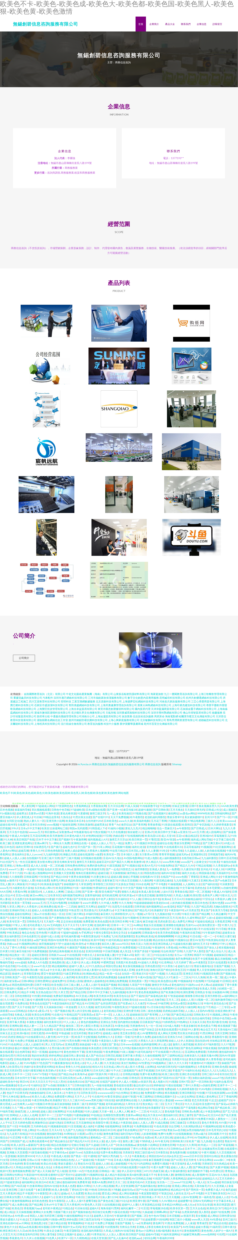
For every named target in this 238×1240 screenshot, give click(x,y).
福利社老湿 (138, 846)
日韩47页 (184, 1081)
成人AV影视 (193, 1163)
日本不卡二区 (192, 1148)
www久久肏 (125, 820)
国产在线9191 (101, 817)
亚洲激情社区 (198, 854)
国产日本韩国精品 (88, 1018)
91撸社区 (46, 1159)
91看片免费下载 (159, 1167)
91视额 (173, 1081)
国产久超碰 (92, 1144)
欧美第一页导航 (21, 902)
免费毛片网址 (58, 880)
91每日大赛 (188, 914)
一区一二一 (208, 936)
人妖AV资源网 (189, 1197)
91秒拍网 (162, 1219)
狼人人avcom (34, 854)
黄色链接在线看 (123, 1085)
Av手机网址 (85, 932)
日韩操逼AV (149, 932)
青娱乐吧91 (94, 1033)
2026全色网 (142, 884)
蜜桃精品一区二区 (100, 1137)
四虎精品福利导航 (173, 1010)
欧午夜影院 (136, 817)
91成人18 (218, 869)
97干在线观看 (160, 1051)
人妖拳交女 (200, 861)
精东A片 (97, 1066)
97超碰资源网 (68, 824)
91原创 (182, 1029)
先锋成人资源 (22, 1014)
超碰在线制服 (223, 917)
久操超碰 (147, 1212)
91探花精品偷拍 (163, 880)
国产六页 (37, 1007)
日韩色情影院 (22, 995)
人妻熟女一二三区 (225, 1118)
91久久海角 (125, 902)
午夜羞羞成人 (139, 1156)
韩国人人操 (36, 1215)
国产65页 (176, 1159)
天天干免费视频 (119, 817)
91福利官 (215, 1226)
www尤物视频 (65, 1178)
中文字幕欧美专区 (215, 1193)
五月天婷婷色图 (21, 1122)
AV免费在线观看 (71, 1089)
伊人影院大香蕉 (89, 1025)
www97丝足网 (182, 1182)
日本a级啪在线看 (95, 809)
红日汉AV (213, 1115)
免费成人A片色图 (37, 962)
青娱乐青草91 (175, 817)
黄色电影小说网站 (147, 1144)
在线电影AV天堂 (149, 876)
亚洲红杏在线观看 (189, 1074)
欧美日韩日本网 (118, 921)
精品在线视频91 (60, 1144)
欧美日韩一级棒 (54, 1018)
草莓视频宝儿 (222, 835)
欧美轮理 (195, 895)
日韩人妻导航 (47, 1234)
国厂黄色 (113, 1044)
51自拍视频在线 (111, 1204)
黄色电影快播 (177, 1152)
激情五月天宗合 (118, 839)
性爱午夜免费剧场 (150, 1074)
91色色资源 (160, 1126)
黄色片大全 (10, 1226)
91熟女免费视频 (174, 1223)
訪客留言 (217, 24)
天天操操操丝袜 (53, 1007)
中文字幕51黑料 (110, 958)
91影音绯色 (140, 1107)
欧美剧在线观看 (168, 1029)
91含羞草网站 (35, 1185)
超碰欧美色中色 (9, 1081)
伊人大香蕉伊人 (30, 906)
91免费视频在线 (143, 1126)
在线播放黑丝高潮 (212, 1148)
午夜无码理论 (19, 1018)
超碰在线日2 (158, 1036)
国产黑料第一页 (195, 1189)
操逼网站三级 (60, 828)
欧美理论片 (15, 1066)
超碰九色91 (69, 846)
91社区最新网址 (222, 846)
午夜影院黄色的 (90, 936)
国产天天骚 (172, 928)
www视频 (52, 824)
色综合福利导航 (201, 1018)
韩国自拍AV (156, 1156)
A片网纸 (5, 1185)
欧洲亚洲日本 (8, 1230)
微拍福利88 (225, 1051)
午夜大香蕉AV (125, 1089)
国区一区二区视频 (199, 891)
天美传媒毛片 (202, 1185)
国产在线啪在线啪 (76, 1048)
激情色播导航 (111, 1133)
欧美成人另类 (207, 988)
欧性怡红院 (226, 1074)
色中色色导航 (8, 966)
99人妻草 (193, 1029)
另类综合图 (91, 1059)
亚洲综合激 (136, 1092)
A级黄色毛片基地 (23, 887)
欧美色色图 (101, 921)
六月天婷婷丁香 (182, 962)
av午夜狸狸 (182, 839)
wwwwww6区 (105, 1092)
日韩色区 (134, 1077)
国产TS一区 (224, 817)
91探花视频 (113, 865)
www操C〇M (221, 1159)
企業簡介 (154, 24)
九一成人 (112, 813)
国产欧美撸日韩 (170, 992)
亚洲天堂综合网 (91, 1089)
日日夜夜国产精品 (150, 1022)
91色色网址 (14, 1044)
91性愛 (36, 995)
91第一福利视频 (82, 887)
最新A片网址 (84, 1185)
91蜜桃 (92, 1156)
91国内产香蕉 (64, 899)
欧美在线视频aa (126, 1144)
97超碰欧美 (77, 809)
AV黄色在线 (121, 1025)
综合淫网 (173, 1126)
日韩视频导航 (215, 854)
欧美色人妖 (78, 1063)
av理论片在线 (94, 1133)
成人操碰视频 (118, 1163)
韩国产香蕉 (182, 906)
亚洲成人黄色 (157, 869)
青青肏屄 (202, 1223)
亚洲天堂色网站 (65, 1197)
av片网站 (24, 1223)
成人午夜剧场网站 (210, 1111)
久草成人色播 (181, 895)
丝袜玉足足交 (8, 1033)
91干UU (115, 1070)
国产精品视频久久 (39, 1048)
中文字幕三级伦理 (223, 839)
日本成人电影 (121, 1159)
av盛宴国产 (31, 1144)
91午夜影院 (41, 1193)
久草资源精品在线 (149, 1204)
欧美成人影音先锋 (149, 891)
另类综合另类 (127, 1226)
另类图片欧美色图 (125, 962)
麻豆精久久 (106, 914)
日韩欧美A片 (200, 1014)
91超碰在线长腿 (181, 943)
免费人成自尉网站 (75, 850)
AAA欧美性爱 (229, 805)
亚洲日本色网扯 (56, 947)
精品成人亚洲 (90, 928)
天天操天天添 (197, 1022)
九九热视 (206, 1141)
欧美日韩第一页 (138, 839)
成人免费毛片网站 (182, 921)
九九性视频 (180, 880)
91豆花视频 (74, 1126)
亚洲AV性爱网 (122, 1178)
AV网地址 (69, 1133)
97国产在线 (62, 928)
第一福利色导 (206, 1197)
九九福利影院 (209, 858)
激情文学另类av (161, 984)
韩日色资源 (73, 969)
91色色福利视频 (46, 1077)
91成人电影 (151, 858)
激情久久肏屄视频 (183, 1044)
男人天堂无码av (54, 1044)
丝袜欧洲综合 (58, 999)
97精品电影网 (196, 820)
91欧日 (79, 1197)
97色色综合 (154, 988)
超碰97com (75, 1152)
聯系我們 (186, 24)
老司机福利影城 (70, 936)
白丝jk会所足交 (173, 1156)
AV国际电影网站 (133, 858)
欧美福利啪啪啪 (35, 899)
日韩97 (193, 805)
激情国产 (5, 1204)
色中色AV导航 (156, 1215)
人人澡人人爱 (114, 1234)
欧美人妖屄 (17, 1144)
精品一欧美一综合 (109, 973)
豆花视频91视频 (121, 846)
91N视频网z (158, 1063)
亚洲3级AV (206, 835)
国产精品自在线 (218, 1223)
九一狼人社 (198, 1182)
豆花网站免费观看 (195, 1051)
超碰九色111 (185, 966)
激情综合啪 (163, 1185)
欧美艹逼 (194, 1141)
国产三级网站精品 (172, 1055)
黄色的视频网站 (90, 1022)
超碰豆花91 (103, 861)
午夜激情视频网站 (19, 1200)
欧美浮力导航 (220, 910)
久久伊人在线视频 (34, 1238)
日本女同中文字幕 (25, 1077)
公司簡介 (24, 657)
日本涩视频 (172, 1215)
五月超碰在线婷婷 (41, 1137)
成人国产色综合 (95, 1055)
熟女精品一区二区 (152, 1104)
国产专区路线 (202, 824)
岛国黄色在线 (91, 1152)
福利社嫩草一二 (130, 1208)
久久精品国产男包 (54, 1025)
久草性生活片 (133, 1104)
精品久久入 (208, 1070)
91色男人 (51, 1238)
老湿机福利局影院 (155, 817)
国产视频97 (65, 839)
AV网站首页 (186, 947)
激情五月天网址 (87, 906)
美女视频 (200, 1215)
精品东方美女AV (152, 1115)
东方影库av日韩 (148, 854)
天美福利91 (222, 873)
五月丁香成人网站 (25, 1178)
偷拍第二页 (72, 1025)
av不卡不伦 (30, 988)
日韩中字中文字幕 (97, 992)
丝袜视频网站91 (115, 1029)
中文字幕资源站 (124, 910)
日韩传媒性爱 (82, 1085)
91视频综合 (181, 940)
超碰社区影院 (39, 954)
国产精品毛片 (142, 910)
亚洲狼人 (9, 865)
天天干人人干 (82, 1096)
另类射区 (128, 1152)
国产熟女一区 (78, 1156)
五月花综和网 (38, 835)
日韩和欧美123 (178, 1141)
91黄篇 (50, 899)
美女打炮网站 (129, 1063)
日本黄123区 (7, 951)
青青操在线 (181, 891)
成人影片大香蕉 (134, 1066)
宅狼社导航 (77, 1144)
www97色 (218, 1077)
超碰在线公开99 (183, 1137)
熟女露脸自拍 (229, 1156)
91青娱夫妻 (93, 943)
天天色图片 (18, 899)
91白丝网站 (122, 1092)
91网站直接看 (39, 958)
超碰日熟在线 (39, 917)
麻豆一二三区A (182, 977)
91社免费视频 (75, 1111)
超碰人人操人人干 (101, 843)
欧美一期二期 (215, 977)
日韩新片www (57, 954)
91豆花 (144, 1208)
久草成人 (108, 1230)
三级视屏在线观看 (41, 1029)
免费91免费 (164, 1133)
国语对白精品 (211, 1156)
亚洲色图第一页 (138, 981)
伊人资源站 (186, 1040)
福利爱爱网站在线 (125, 1100)
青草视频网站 (75, 1223)
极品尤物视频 (222, 958)
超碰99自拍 (194, 1178)
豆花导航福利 (191, 846)
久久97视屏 (227, 1044)
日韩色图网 (124, 1018)
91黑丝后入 (176, 1051)
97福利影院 (55, 958)
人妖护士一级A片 (223, 1230)
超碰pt (65, 1193)
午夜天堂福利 (177, 1163)
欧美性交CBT (215, 1208)
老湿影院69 (34, 891)
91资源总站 (141, 1089)
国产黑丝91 (67, 1174)
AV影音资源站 (112, 1096)
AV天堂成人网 (83, 995)
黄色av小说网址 (145, 1230)
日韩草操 (139, 906)
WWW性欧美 (205, 813)
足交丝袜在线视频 (71, 921)
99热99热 (135, 1212)
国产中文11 (146, 1130)
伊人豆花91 (128, 1171)
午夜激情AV (195, 1063)
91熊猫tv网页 (57, 1219)
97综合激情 (156, 1089)
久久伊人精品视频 (103, 1185)
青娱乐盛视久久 (67, 1163)
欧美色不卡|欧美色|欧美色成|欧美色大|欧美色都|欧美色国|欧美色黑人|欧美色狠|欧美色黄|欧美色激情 (59, 792)
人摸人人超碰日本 (33, 1044)
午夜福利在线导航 (190, 932)
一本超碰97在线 (33, 869)
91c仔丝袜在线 (155, 1007)
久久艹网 (17, 1107)
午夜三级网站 (145, 1096)
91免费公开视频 (24, 1040)
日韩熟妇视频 (130, 1074)
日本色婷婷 (15, 1163)
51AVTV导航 (39, 1074)
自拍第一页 (128, 973)
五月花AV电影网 (56, 902)
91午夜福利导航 (211, 932)
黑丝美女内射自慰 (187, 1033)
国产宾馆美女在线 (83, 899)
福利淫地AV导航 (129, 1133)
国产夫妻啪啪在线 (59, 917)
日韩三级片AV (210, 1074)
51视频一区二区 (204, 999)
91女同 (4, 1159)
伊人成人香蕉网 (90, 962)
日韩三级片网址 (75, 914)
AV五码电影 (54, 925)
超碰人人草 (187, 999)
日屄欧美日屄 (88, 1092)
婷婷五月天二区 (116, 1182)
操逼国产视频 (108, 984)
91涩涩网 (14, 1137)
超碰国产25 (225, 1100)
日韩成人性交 (214, 809)
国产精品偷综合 (59, 1141)
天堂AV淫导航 (106, 1118)
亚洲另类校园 (94, 1051)
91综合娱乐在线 (163, 954)
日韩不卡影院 (42, 984)
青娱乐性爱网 (182, 843)
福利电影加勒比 (111, 999)
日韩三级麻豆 (177, 1122)
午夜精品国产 (72, 1014)
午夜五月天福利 (124, 1219)
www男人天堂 (200, 1219)
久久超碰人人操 (193, 850)
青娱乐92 (141, 973)
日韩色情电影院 (54, 850)
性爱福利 (146, 1223)
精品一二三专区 (220, 1007)
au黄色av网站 (188, 813)
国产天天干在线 (21, 1007)
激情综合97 (80, 869)
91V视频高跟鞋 (21, 958)
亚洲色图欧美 (57, 962)
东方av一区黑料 (183, 954)
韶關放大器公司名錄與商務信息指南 (46, 320)
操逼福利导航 (22, 809)
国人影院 (204, 1212)
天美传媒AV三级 (227, 1029)
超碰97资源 (129, 1096)
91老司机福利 (143, 1051)
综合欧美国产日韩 (171, 951)
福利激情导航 (223, 999)
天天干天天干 (70, 925)
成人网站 (212, 1215)
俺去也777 (203, 1007)
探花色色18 (220, 1003)
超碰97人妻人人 (78, 966)
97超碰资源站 (12, 1182)
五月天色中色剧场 (17, 832)
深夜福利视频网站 (158, 1189)
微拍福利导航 (54, 1133)
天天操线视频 (24, 1212)
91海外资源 (52, 813)
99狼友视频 (209, 1048)
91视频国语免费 (209, 973)
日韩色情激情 (21, 1059)
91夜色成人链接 (60, 1156)
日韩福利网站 (222, 813)
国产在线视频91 (157, 813)
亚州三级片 (229, 1219)
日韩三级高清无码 (88, 1219)
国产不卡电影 (158, 884)
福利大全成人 (189, 873)
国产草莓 (175, 1212)
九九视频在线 (162, 914)
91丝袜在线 (81, 1208)
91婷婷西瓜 (169, 1022)
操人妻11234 (110, 1197)
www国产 (186, 861)
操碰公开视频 (130, 876)
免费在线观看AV (38, 1141)
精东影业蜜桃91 (49, 1174)
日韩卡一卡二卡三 (121, 925)
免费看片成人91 (214, 1189)
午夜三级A (135, 921)
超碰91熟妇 (55, 1122)
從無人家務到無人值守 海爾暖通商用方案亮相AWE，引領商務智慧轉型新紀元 (46, 492)
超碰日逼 (103, 873)
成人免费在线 (20, 1204)
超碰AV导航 (152, 1234)
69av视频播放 (8, 1085)
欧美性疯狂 (125, 813)
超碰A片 (94, 1208)
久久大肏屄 (138, 1003)
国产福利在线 (210, 884)
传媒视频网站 (112, 1126)
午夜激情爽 (79, 839)
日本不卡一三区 (21, 1074)
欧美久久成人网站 (42, 1096)
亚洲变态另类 (191, 973)
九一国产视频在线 (60, 1010)
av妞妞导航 (6, 1014)
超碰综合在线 (165, 843)
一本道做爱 (69, 1007)
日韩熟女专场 (202, 992)
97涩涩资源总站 (111, 917)
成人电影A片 (160, 1081)
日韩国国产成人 (18, 1141)
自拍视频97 (33, 858)
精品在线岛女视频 (163, 940)
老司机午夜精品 (52, 1208)
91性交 (164, 850)
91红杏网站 (165, 962)
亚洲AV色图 (216, 902)
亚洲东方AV (174, 1036)
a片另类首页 (192, 910)
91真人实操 (131, 805)
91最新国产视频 (76, 947)
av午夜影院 (182, 828)
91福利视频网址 (186, 1066)
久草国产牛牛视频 (139, 984)
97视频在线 (140, 813)
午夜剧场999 (175, 910)
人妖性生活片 (181, 1193)
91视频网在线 (95, 1174)
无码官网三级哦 (53, 1215)
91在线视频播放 (182, 1133)
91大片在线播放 (116, 832)
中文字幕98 (186, 887)
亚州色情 (41, 932)
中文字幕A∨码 (124, 954)
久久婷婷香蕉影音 (221, 824)
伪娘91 (28, 1066)
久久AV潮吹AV (167, 1200)
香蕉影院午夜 (219, 1036)
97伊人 (223, 943)
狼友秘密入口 (135, 832)
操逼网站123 (194, 1003)
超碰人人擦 (83, 1234)
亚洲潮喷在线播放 (173, 925)
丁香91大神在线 (9, 1096)
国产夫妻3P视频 (219, 1167)
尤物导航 (159, 999)
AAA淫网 (5, 891)
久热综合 (66, 817)
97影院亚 (154, 839)
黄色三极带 (185, 1115)
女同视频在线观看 (91, 858)
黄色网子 (158, 1223)
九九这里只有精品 (17, 1133)
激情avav (25, 1096)
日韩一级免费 (54, 1148)
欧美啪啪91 (90, 1167)
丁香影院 (193, 876)
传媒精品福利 (193, 899)
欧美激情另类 (96, 869)
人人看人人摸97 (89, 984)
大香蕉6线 (171, 947)
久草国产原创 (139, 951)
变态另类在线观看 (92, 1226)
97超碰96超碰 (69, 932)
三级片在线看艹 (27, 1189)
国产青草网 (139, 824)
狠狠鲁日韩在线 (194, 995)
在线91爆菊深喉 (32, 1070)
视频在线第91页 (140, 1048)
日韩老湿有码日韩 (27, 1234)
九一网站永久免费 (59, 843)
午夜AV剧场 (145, 977)
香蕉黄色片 (15, 1238)
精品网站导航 (205, 1107)
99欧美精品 (13, 932)
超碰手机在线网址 (127, 1130)
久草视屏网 (160, 1040)
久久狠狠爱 (15, 876)
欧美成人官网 (126, 969)
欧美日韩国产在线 (133, 1234)
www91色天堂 (41, 966)
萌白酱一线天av (39, 969)
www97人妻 (16, 869)
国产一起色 (112, 869)
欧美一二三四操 (67, 906)
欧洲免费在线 (49, 906)
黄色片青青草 (209, 1122)
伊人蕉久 (54, 1193)
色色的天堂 (50, 869)
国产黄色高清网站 (190, 1048)
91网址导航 (176, 850)
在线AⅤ (31, 1010)
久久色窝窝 (76, 1193)
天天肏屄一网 (51, 921)
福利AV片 (46, 1059)
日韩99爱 (55, 1226)
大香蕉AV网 (19, 891)
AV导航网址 (201, 1137)
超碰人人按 (102, 1163)
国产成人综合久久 (216, 951)
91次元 (88, 1215)
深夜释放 (127, 1126)
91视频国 (206, 846)
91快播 (200, 1092)
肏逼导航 (173, 1048)
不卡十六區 (15, 873)
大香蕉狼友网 (98, 805)
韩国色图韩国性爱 (22, 984)
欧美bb (166, 899)
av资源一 (29, 1107)
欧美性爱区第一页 (209, 925)
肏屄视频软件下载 (197, 1171)
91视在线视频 (173, 1085)
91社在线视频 (37, 1133)
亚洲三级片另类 (50, 858)
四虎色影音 (164, 921)
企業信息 (201, 24)
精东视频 (43, 1226)
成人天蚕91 (72, 962)
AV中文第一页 (65, 1036)
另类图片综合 (179, 1059)
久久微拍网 (145, 880)
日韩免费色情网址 (75, 865)
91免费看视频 (128, 947)
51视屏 (80, 1133)
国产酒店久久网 (120, 861)
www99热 (160, 1130)
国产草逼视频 (225, 1144)
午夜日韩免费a (40, 1100)
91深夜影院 (226, 884)
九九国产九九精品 (73, 1130)
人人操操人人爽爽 (53, 891)
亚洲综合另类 (108, 1022)
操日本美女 (108, 1107)
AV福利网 (22, 969)
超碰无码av (182, 854)
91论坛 (124, 1200)
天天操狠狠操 (118, 873)
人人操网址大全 (192, 884)
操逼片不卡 (149, 1174)
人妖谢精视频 (149, 1133)
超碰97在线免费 (220, 1212)
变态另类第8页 (12, 1070)
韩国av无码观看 (78, 828)
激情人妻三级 (130, 1141)
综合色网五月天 (181, 1018)
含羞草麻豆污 (110, 880)
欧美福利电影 (141, 820)
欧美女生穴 (76, 1059)
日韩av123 (33, 1159)
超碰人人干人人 (143, 1059)
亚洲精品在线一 (80, 843)
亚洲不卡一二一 (226, 1085)
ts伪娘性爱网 (229, 887)
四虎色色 (200, 887)
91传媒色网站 (165, 865)
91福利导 (143, 1167)
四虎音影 (230, 1077)
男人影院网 (27, 805)
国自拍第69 (201, 1040)
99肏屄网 (163, 1003)
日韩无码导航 (110, 1048)
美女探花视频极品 (133, 966)
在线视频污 (193, 1152)
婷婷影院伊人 (123, 914)
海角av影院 (22, 865)
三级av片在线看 (41, 914)
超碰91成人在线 (50, 936)
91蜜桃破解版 (81, 1115)
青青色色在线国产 (39, 1003)
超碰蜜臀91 (184, 1200)
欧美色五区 (178, 969)
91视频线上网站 (219, 1014)
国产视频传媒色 (82, 1212)
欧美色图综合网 (167, 981)
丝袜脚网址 (58, 1111)
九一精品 (118, 843)
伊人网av (205, 984)
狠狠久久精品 (129, 891)
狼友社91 (177, 1230)
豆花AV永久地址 (112, 858)
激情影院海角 (182, 1174)
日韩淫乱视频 (113, 1055)
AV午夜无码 (161, 1141)
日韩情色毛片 (34, 921)
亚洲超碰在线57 (190, 928)
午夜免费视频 (111, 1051)
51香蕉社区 (193, 1122)
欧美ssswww (227, 820)
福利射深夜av (12, 981)
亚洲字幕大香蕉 (16, 1022)
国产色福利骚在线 (145, 1185)
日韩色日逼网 (17, 1159)
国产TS (139, 1219)
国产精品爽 (202, 914)
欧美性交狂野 (124, 1107)
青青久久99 (37, 850)
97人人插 (135, 899)
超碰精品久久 (210, 1178)
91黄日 (58, 1029)
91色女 (180, 1144)
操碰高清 (20, 1111)
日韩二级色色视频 (150, 1010)
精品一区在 (57, 914)
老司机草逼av (126, 895)
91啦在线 (108, 1100)
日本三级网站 (107, 1059)
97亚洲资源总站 (21, 1148)
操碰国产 (226, 1063)
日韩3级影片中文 (217, 1133)
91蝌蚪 (214, 943)
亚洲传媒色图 (149, 1077)
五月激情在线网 (38, 1219)
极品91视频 (21, 1048)
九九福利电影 (51, 854)
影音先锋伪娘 (31, 1163)
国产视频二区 (139, 1215)
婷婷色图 (71, 1219)
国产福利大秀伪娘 (107, 1156)
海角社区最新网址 (86, 873)
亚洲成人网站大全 (210, 876)
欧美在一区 (65, 1070)
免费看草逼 (83, 1182)
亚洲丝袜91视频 (148, 917)
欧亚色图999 (206, 1104)
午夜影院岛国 (34, 977)
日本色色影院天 (30, 936)
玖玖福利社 (121, 899)
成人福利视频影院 (169, 858)
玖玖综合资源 (204, 1204)
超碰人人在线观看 (42, 910)
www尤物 (131, 1029)
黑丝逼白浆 (58, 1048)
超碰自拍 (85, 1066)
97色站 (53, 1074)
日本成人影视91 (90, 969)
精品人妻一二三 (33, 1025)
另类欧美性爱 (159, 1048)
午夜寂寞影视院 (148, 1193)
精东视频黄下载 (227, 1025)
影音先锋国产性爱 (109, 891)
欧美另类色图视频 (167, 932)
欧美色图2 (94, 1048)
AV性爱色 (143, 1063)
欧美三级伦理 (170, 1074)
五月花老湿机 (24, 940)
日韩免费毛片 (12, 992)
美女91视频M (130, 917)
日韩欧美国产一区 (14, 977)
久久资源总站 (112, 1063)
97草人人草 (19, 925)
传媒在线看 (42, 880)
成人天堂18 (168, 835)
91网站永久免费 (95, 1029)
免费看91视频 (160, 1163)
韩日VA (24, 1081)
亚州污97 (210, 817)
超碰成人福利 (110, 1033)
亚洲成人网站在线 (182, 1185)
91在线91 (56, 1014)
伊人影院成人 (24, 817)
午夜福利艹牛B (103, 1159)
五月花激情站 (83, 1122)
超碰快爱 (80, 1174)
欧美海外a (80, 1074)
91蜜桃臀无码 (41, 999)
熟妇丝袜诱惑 (39, 1055)
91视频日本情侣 (146, 843)
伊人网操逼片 (20, 884)
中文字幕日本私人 (223, 1200)
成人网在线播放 (128, 1193)
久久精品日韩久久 (31, 1197)
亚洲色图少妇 (38, 1223)
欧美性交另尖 (118, 932)
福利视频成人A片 (98, 839)
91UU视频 (71, 1018)
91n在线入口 (24, 966)
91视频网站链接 (212, 1126)
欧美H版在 (23, 1033)
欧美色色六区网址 (46, 1118)
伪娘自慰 (118, 835)
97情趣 (116, 1189)
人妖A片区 (167, 891)
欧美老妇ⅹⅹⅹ (160, 902)
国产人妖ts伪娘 (119, 1077)
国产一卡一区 (103, 1014)
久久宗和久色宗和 (143, 1018)
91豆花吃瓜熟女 (66, 1077)
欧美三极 (5, 843)
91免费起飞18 (108, 936)
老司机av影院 (178, 1003)
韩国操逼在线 (207, 873)
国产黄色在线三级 (108, 1200)
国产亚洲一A (114, 809)
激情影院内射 (164, 895)
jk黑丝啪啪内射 (196, 1130)
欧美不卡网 (60, 1137)
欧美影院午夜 (101, 1122)
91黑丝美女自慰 (82, 817)
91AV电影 (30, 1063)
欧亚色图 (56, 984)
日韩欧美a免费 (190, 1111)
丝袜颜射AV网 (220, 992)
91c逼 (27, 873)
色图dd (149, 1137)
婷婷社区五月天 (168, 917)
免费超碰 (170, 1089)
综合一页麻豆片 (166, 828)
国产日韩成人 (199, 828)
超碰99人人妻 (130, 1204)
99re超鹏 (75, 928)
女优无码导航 (78, 1033)
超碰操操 (217, 984)
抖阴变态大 (126, 869)
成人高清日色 (61, 1059)
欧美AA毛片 (149, 865)
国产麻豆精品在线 (181, 1014)
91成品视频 (161, 1122)
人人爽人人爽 (121, 1111)
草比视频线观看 (41, 809)
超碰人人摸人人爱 (142, 1122)
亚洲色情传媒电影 (49, 1089)
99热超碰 (64, 1033)
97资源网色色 (64, 805)
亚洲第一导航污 (124, 1036)
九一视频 (137, 914)
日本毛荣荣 (213, 887)
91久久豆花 (191, 1104)
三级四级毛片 (93, 1197)
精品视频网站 (59, 966)
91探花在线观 (120, 1212)
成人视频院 (229, 809)
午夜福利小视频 (13, 988)
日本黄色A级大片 (74, 835)
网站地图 (123, 792)
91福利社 (35, 1085)
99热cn (133, 1118)
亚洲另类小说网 (55, 820)
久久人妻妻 (151, 850)
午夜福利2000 (165, 1238)
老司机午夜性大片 (158, 1148)
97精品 (152, 981)
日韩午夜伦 (228, 1226)
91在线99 (97, 1096)
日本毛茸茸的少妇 (216, 1130)
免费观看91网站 (154, 1092)
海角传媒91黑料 (110, 1208)
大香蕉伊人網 (222, 899)
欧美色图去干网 (207, 1025)
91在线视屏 (73, 954)
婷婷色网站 (55, 1055)
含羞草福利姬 (92, 895)
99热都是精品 (110, 947)
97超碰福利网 (12, 1130)
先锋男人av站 (25, 1104)
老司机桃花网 (109, 895)
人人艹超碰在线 (84, 1159)
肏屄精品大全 (135, 873)
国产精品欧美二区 (225, 1107)
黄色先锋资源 (68, 813)
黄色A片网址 (7, 1029)
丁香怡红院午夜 (78, 1189)
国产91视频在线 (131, 865)
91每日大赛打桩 (225, 936)
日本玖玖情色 (37, 824)
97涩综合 (207, 899)
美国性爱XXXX (25, 1156)
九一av (135, 1223)
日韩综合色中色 (151, 899)
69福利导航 (92, 914)
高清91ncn (191, 925)
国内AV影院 (206, 1010)
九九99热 (124, 1048)
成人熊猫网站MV (42, 873)
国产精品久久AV (184, 865)
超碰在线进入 (30, 1089)
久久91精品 (10, 999)
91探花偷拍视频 (38, 1152)
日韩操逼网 (30, 876)
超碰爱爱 (150, 1219)
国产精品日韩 (78, 992)
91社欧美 (213, 861)
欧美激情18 (137, 861)
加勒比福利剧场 (201, 1077)
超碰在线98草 (8, 824)
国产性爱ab (124, 1003)
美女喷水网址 (45, 861)
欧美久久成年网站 (189, 917)
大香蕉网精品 (81, 805)
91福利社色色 (192, 1070)
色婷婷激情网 (149, 1044)
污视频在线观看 (177, 820)
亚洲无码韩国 (93, 951)
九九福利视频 (117, 992)
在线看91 (22, 824)
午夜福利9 (158, 947)
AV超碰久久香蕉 (147, 962)
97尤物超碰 (107, 1219)
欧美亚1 (46, 828)
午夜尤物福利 (150, 887)
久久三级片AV (75, 1100)
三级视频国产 (129, 1070)
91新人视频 (127, 1051)
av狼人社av (188, 1204)
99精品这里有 (51, 817)
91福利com (192, 984)
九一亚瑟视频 (8, 1156)
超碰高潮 (23, 850)
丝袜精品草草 (217, 1040)
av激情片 (12, 880)
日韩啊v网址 (161, 1212)
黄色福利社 (18, 854)
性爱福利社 (99, 887)
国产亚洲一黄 (90, 891)
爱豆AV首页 (197, 940)
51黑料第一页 (109, 1018)
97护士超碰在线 (65, 943)
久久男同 (191, 1144)
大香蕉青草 (203, 1066)
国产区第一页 (183, 1077)
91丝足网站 (181, 936)
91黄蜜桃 (82, 813)
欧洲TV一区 (65, 1238)
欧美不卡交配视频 (202, 958)
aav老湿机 (169, 906)
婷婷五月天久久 (72, 1167)
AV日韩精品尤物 (141, 1178)
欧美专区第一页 (16, 921)
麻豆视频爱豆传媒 (159, 1159)
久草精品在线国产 (23, 1167)
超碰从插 (116, 876)
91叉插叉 (193, 880)
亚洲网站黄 (15, 1025)
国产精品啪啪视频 (163, 958)
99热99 (208, 1003)
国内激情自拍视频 (128, 1022)
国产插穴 (56, 846)
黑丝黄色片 (90, 910)
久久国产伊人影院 (193, 951)
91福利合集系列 (222, 1081)
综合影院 (218, 1141)
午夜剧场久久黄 (108, 1040)
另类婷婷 (212, 1051)
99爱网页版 (107, 962)
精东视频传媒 (226, 947)
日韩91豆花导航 (227, 858)
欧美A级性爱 (134, 1174)
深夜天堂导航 (36, 1018)
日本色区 (9, 846)
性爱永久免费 (142, 1036)
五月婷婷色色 (38, 1126)
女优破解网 (134, 932)
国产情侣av (200, 1115)
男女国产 (206, 910)
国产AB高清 (18, 1185)
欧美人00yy (65, 869)
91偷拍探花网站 (36, 947)
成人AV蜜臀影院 (146, 1033)
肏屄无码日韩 (102, 1007)
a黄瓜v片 (43, 1010)
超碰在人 (97, 1010)
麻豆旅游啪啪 (62, 1104)
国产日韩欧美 (161, 809)
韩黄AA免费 (99, 1182)
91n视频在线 (7, 813)
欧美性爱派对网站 (43, 1066)
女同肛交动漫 (14, 820)
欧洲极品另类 (68, 854)
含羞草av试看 (36, 813)
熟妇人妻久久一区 (34, 820)
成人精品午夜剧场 (114, 1174)
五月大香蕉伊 (8, 1193)
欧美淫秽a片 (50, 1070)
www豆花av (146, 999)
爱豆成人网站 (110, 1193)
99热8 (92, 1189)
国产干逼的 (137, 995)
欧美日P (232, 962)
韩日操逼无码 (229, 1182)
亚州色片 (206, 869)
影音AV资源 (168, 839)
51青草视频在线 (169, 887)
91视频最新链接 (57, 1126)
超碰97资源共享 (97, 1074)
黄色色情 (206, 1230)
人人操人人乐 (120, 1014)
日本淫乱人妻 (136, 850)
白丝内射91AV (94, 820)
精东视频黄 (171, 1092)
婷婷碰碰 (46, 995)
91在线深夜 (207, 928)
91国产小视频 (156, 973)
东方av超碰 (213, 1182)
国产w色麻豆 (222, 880)
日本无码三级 (163, 1070)
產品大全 (170, 24)
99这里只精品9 (118, 850)
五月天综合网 (115, 805)
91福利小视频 (116, 828)
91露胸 (99, 1126)
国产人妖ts (207, 917)
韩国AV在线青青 (57, 940)
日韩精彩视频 (220, 1089)
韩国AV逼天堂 (46, 988)
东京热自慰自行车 (46, 992)
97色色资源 (91, 1171)
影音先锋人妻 (165, 1174)
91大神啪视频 (141, 928)
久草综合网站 (204, 1159)
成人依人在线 (38, 865)
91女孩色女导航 (124, 884)
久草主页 (63, 992)
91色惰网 (165, 805)
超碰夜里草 (187, 1118)
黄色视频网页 (192, 1230)
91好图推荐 (111, 1226)
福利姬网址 (28, 1182)
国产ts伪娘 (49, 1085)
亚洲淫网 (11, 1189)
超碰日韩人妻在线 (73, 1055)
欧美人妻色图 (60, 1189)
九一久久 (125, 1156)
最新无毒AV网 (209, 1055)
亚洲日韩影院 (187, 1092)
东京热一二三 (165, 1182)
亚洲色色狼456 (8, 1223)
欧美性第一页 (111, 854)
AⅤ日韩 (89, 1003)
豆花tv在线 (22, 895)
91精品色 (67, 1208)
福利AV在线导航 (170, 873)
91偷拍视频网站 (73, 1215)
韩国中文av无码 (71, 1226)
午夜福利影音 (122, 1215)
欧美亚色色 (77, 951)
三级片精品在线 (57, 1223)
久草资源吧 (84, 884)
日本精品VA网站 (171, 1204)
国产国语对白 (166, 1077)
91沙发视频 (172, 1107)
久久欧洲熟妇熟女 (190, 1126)
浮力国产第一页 (86, 846)
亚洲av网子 (40, 843)
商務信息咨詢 (99, 764)
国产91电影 (65, 1115)
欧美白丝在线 (49, 1163)
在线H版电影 (162, 1230)
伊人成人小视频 (127, 1081)
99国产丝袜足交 (148, 1029)
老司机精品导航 (113, 1010)
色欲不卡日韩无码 (17, 1092)
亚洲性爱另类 (131, 1010)
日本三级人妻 (71, 984)
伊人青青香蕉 (213, 1059)
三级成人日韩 (73, 891)
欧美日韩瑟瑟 (221, 1204)
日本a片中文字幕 (30, 828)
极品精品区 (191, 835)
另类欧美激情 (85, 824)
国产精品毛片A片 (79, 1141)
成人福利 (88, 1126)
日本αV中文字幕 (53, 1204)
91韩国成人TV (97, 828)
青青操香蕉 (153, 824)
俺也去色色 (28, 932)
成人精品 (9, 1212)
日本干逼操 (77, 1118)
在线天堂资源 (99, 1238)
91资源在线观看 (171, 824)
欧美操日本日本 (75, 820)
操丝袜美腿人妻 (106, 954)
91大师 (176, 914)
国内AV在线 (51, 1185)
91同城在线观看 (127, 1167)
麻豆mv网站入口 (39, 895)
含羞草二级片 (79, 1104)
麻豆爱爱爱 (44, 1189)
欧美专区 (55, 895)
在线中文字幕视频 (19, 917)
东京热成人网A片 (44, 887)
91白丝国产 (6, 861)
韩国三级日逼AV (144, 1152)
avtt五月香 (198, 832)
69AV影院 (51, 1033)
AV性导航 (188, 1226)
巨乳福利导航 (81, 988)
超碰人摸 (45, 1111)
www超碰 (20, 962)
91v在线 (4, 1144)
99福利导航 (6, 1111)
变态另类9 (189, 1159)
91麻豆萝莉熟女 (72, 973)
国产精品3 (77, 1003)
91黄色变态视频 (145, 895)
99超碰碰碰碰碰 (142, 902)
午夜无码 (231, 850)
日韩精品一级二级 (109, 1171)
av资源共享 (144, 1081)
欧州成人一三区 (207, 1144)
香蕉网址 (5, 854)
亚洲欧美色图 (219, 1066)
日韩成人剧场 (75, 981)
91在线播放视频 (76, 999)
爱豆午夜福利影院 (51, 973)
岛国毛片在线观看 (122, 906)
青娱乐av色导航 (176, 1130)
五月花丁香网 (159, 820)
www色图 (181, 876)
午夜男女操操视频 (78, 876)
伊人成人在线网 (219, 1137)
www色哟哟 (208, 1234)
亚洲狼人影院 (82, 1178)
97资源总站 (165, 1193)
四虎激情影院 (126, 936)
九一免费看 (172, 869)
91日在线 (195, 936)
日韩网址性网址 (13, 1174)
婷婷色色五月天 (148, 1118)
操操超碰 (84, 1044)
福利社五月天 (200, 943)
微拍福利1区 (170, 1115)
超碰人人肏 (15, 1063)
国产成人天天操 (41, 1171)
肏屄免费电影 (183, 958)
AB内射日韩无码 (166, 1066)
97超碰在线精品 (203, 921)
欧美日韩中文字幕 (165, 832)
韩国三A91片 (144, 1171)
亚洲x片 (149, 832)
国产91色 (141, 1189)
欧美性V (200, 1044)
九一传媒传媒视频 (101, 1085)
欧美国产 (176, 1226)
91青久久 (227, 925)
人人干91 (5, 1122)
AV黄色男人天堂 (90, 1204)
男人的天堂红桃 (81, 1010)
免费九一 (130, 843)
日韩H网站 (27, 981)
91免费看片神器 (204, 1118)
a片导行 (148, 914)
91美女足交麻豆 (53, 1230)
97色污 (131, 1163)
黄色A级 (45, 1144)
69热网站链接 (94, 835)
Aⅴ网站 (137, 925)
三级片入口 (211, 820)
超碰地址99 (55, 1051)
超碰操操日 (220, 954)
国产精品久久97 (162, 977)
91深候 (35, 1059)
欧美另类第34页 (103, 995)
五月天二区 (172, 999)
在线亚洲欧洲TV (224, 1010)
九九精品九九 (224, 1070)
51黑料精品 (117, 988)
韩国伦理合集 (113, 966)
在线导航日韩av (190, 858)
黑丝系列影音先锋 (216, 1022)
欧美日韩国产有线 (24, 839)
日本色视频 (6, 809)
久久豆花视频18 (225, 1152)
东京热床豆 (106, 1025)
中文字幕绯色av (58, 1152)
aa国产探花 (39, 940)
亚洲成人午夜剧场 (120, 1122)
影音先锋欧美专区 (64, 861)
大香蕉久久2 (145, 1040)
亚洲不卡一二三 (48, 1115)
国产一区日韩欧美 (201, 1081)
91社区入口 (156, 1111)
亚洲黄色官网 (167, 1144)
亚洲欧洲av (206, 880)
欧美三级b (55, 1182)
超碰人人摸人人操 (14, 858)
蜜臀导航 (91, 1200)
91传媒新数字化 (149, 805)
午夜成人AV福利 (18, 835)
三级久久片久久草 (176, 1063)
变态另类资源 (199, 1100)
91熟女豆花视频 (128, 880)
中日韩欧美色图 (100, 988)
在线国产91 (167, 876)
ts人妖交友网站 (185, 1096)
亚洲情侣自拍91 (85, 1148)
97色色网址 (136, 1137)
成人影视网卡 (200, 1174)
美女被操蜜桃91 (193, 817)
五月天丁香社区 (174, 1104)
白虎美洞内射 (189, 1212)
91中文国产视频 (132, 887)
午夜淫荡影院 (71, 1230)
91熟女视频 (99, 832)
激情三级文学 (97, 813)
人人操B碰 (33, 1111)
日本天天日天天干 (40, 1081)
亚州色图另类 (154, 846)
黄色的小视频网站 (102, 1178)
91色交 (24, 1219)
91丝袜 (37, 817)
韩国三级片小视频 (179, 1219)
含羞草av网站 (133, 1115)
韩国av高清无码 (174, 1007)
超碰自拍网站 (52, 977)
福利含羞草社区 (53, 1022)
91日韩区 (225, 981)
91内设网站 (143, 1163)
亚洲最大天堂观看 (63, 873)
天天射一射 (105, 1111)
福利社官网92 (24, 846)
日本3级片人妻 (129, 854)
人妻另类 (50, 1036)
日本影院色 (161, 1152)
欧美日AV (41, 1182)
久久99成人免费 (107, 902)
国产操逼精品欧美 (155, 995)
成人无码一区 (113, 1141)
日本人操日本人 (55, 1092)
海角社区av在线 (128, 1197)
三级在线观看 (120, 1137)
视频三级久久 (124, 928)
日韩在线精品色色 (63, 1159)
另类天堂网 (221, 1033)
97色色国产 (43, 1063)
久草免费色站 (64, 988)
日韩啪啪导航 (71, 958)
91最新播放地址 (61, 1063)
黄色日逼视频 (196, 1059)
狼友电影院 (60, 910)
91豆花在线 (144, 947)
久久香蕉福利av (222, 865)
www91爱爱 (90, 902)
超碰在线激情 (85, 854)
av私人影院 (83, 1077)
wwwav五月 (36, 832)
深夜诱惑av (87, 1014)
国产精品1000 (59, 876)
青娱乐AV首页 (86, 1163)
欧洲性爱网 (186, 992)
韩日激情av (50, 832)
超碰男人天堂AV (103, 1215)
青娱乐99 (230, 1141)
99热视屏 (24, 1126)
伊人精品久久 (153, 861)
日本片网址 (214, 828)
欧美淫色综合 (121, 995)
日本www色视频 (129, 1044)
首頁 (140, 24)
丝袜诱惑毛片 (41, 846)
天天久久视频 (85, 1007)
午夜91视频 (208, 1152)
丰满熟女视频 (34, 1022)
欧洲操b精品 (90, 973)
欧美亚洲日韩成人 (160, 943)
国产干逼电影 (188, 1107)
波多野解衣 (102, 1148)
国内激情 (223, 1048)
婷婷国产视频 (96, 1104)
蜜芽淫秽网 (93, 999)
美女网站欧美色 (144, 936)
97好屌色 (43, 876)
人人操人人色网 (28, 1115)
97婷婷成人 (146, 1141)
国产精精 (152, 1200)
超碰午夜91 (114, 887)
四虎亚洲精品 (16, 1036)
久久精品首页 (173, 973)
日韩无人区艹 (108, 1144)
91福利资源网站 (170, 1234)
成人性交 (125, 951)
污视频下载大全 (62, 1212)
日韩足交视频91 (66, 1234)
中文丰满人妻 (57, 969)
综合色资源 (23, 1100)
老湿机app (135, 1238)
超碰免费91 (58, 981)
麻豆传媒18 (130, 809)
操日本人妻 (108, 943)
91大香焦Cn (169, 966)
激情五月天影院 (86, 861)
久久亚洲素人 (219, 1185)
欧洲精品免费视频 (116, 981)
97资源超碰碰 (176, 995)
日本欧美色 (110, 820)
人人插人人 (191, 1010)
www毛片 (5, 887)
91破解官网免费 (190, 1234)
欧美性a (80, 943)
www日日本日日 (192, 1156)
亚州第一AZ (76, 1171)
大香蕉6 (57, 1167)
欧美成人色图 (67, 1185)
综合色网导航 (22, 1051)
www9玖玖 (122, 943)
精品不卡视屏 (25, 1193)
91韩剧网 (90, 1130)
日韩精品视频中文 (164, 1096)
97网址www (128, 958)
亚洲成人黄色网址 (206, 1096)
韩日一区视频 (39, 1051)
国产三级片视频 (70, 858)
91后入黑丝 (59, 1081)
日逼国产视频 (221, 966)
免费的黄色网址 (96, 865)
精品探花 (5, 973)
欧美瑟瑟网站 (64, 887)
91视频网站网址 (28, 943)
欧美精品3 (64, 1118)
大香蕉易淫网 (222, 921)
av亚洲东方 (183, 832)
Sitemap (177, 764)
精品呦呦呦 (148, 828)
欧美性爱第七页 (84, 977)
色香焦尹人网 (210, 895)
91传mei (151, 1003)
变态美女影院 (128, 1033)
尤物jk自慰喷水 (222, 906)
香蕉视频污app (32, 1208)
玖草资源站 (6, 1048)
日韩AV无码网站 (202, 1200)
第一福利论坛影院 (43, 928)
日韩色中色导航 (60, 809)
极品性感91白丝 (142, 1085)
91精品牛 (34, 884)
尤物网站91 (24, 928)
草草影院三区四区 (103, 884)
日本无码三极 (101, 1070)
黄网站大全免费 (42, 1212)
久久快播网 (144, 1100)
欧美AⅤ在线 (94, 947)
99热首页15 (75, 910)
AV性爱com (21, 1215)
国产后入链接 (59, 1171)
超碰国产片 (103, 906)
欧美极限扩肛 (159, 910)
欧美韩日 (187, 824)
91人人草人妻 (94, 1063)
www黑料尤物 (171, 861)
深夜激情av (65, 832)
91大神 (8, 839)
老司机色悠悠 (39, 1200)
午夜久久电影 (99, 1044)
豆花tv (180, 835)
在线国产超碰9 (108, 1081)
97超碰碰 (154, 951)
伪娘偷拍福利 (37, 1092)
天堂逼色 (150, 1182)
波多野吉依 (142, 969)
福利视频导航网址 (72, 895)
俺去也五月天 (208, 1029)
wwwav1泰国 (182, 1100)
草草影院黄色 (31, 973)
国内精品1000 (139, 1159)
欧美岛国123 (152, 835)
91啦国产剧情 (161, 1178)
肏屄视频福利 (46, 943)
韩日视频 (123, 984)
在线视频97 (74, 902)
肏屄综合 (126, 824)
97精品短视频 (203, 865)
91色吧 (8, 1059)
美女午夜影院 (56, 1200)
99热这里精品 (162, 1059)
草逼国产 (177, 1070)
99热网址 (182, 1022)
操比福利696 (144, 958)
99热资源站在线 (214, 940)
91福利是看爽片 (82, 1070)
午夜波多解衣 (188, 1025)
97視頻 (198, 947)
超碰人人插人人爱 (181, 1167)
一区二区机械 (55, 865)
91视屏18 (53, 932)
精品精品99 (177, 1189)
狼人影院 (205, 1036)
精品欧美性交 (75, 880)
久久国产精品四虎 (201, 906)
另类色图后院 (152, 966)
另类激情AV (137, 1025)
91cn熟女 (41, 1130)
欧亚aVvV (23, 1085)
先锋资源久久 (192, 1055)
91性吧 (220, 1234)
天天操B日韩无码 (195, 809)
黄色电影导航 (172, 1111)
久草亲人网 (13, 906)
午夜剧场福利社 (61, 1003)
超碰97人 (49, 1197)
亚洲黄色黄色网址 (22, 843)
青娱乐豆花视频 (152, 925)
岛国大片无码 (109, 969)
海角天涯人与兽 (139, 943)
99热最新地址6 (82, 832)
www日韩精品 (17, 1010)
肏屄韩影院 (141, 869)
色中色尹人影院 (105, 899)
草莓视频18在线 (159, 1208)
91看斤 (26, 1137)
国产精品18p (65, 1074)
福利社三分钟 (57, 1040)
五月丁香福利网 (227, 1096)
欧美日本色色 (200, 902)
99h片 (15, 828)
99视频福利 (184, 981)
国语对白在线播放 (135, 988)
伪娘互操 (158, 1171)
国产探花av (222, 1104)
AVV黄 (223, 1122)
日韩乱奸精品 (107, 928)
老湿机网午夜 (102, 925)
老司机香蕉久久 (36, 925)
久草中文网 (85, 925)
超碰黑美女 (100, 824)
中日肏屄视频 (110, 951)
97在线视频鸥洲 (134, 835)
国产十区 (12, 1126)
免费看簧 (88, 921)
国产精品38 (91, 1081)
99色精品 (96, 1115)
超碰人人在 (222, 1197)
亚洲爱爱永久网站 (73, 1029)
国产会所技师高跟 (105, 1003)
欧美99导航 (97, 940)
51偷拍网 (190, 1007)
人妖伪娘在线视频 (214, 850)
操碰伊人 (17, 973)
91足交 (213, 1100)
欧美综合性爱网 (41, 1014)
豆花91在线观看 (217, 962)
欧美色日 (17, 1208)
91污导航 (221, 928)
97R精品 (196, 843)
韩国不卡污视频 (203, 954)
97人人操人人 (71, 1022)
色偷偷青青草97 (127, 977)
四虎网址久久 (105, 1036)
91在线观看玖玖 (173, 846)
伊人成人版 (164, 1044)
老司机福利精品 (115, 1104)
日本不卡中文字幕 (46, 839)
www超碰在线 (99, 1077)
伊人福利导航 (92, 880)
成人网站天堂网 (167, 1033)
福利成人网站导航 (201, 839)
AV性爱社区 (216, 1171)
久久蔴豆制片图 (190, 869)
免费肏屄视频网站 (63, 995)
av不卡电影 (196, 1193)
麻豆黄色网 (41, 1040)
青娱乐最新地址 (203, 966)
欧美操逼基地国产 (51, 884)
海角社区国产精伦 (160, 969)
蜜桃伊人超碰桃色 (94, 981)
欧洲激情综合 (40, 1122)
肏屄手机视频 (146, 1070)
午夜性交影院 (101, 932)
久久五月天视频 (46, 1178)
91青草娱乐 (97, 1234)
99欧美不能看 (89, 1040)
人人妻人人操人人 (168, 1118)
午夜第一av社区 (127, 1040)
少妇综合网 (148, 1238)
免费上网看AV (12, 1118)
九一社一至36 (153, 1025)
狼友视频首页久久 (209, 805)
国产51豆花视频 (90, 958)
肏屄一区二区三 (143, 954)
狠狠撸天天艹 (65, 1085)
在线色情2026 (75, 1081)
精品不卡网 (27, 992)
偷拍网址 (173, 813)
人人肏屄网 (67, 977)
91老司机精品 (114, 940)
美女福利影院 (12, 936)
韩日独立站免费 (101, 1212)
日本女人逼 (97, 1141)
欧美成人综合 (43, 1167)
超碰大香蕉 (201, 1226)
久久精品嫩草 (218, 914)
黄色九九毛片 (133, 828)
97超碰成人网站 (45, 805)
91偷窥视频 (174, 884)
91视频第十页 (212, 1063)
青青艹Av (114, 824)
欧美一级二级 (92, 1107)
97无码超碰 (211, 981)
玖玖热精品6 (221, 1163)
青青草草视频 (167, 854)
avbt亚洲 (231, 1092)
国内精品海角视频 (59, 951)
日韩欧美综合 (129, 999)
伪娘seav (12, 943)
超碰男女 (21, 813)
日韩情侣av (176, 1148)
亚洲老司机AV (135, 1182)
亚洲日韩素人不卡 (149, 1197)
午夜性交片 (72, 1092)
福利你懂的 (38, 1148)
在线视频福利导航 (187, 988)
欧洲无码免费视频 (105, 977)
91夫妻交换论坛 (100, 876)
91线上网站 (28, 1130)
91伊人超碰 (91, 1111)
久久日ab (22, 1230)
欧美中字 (131, 992)
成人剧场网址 (214, 832)
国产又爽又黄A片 (212, 843)
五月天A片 (177, 899)
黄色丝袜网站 (93, 917)
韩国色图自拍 (152, 873)
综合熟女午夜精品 (79, 940)
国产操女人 (210, 947)
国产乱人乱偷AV (117, 1238)
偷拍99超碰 (130, 940)
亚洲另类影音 (212, 995)
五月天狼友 (176, 809)
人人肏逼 (190, 1223)
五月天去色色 (197, 1208)
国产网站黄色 (200, 1167)
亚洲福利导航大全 (19, 910)
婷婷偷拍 (158, 1085)
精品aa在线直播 (28, 1226)
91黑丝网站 (206, 1033)
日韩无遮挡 (37, 1033)
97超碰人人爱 (27, 880)
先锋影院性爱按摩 (113, 1115)
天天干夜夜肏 (163, 1018)
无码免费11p (105, 910)
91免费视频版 (39, 951)
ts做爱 (98, 854)
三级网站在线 (190, 1036)
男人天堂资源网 (206, 969)
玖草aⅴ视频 (108, 1089)
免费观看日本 (8, 1100)
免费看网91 (169, 988)
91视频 (191, 969)
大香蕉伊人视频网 (97, 850)
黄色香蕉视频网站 (148, 992)
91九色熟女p (96, 966)
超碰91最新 (145, 809)
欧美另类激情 (55, 835)
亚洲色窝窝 (71, 1044)
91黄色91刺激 (125, 1059)
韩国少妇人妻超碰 (162, 1100)
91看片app (77, 917)
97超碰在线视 (137, 1007)
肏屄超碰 (230, 1189)
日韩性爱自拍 (227, 1215)
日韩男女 (69, 1122)
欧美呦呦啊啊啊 (164, 936)
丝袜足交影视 (180, 805)
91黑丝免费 (73, 1040)
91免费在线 (21, 1003)
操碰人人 (173, 1040)
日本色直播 (144, 940)
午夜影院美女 (120, 1007)
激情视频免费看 (21, 1171)
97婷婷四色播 (44, 1107)
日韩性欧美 (103, 1189)
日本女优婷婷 (75, 1107)
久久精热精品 (82, 1238)
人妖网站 (150, 1066)
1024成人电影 (171, 1025)
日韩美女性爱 (12, 1197)
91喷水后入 (226, 895)
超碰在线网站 (22, 914)
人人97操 (164, 1014)
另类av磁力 (199, 1133)
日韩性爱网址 (43, 981)
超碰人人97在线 (107, 1167)
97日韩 (107, 835)
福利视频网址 (154, 906)
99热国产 (69, 1148)
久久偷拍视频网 (151, 1055)
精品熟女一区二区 (19, 954)
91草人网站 (103, 846)
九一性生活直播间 (25, 861)
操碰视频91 (70, 884)
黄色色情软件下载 (74, 1051)
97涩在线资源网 (215, 1092)
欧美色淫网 (35, 1230)
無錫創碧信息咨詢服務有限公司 (45, 24)
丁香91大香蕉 (17, 947)
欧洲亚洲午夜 (137, 1200)
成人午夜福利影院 (175, 1171)
